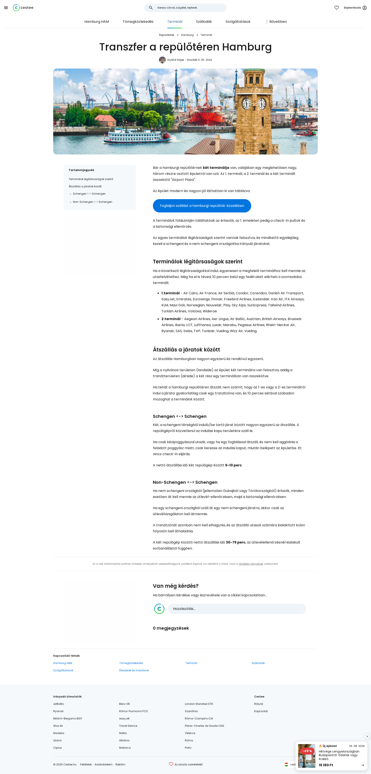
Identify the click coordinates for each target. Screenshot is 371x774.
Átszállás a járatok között (85, 186)
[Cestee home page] (23, 7)
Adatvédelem (104, 764)
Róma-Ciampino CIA (199, 718)
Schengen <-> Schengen (89, 193)
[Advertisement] (100, 245)
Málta (123, 733)
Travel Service (128, 726)
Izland (57, 740)
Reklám (120, 764)
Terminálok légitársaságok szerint (91, 179)
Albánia (124, 740)
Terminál (174, 21)
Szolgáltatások (238, 21)
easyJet (124, 718)
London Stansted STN (199, 704)
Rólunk (258, 704)
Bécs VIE (124, 704)
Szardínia (191, 711)
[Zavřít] (367, 736)
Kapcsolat (261, 711)
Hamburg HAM (96, 21)
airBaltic (58, 704)
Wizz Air (58, 726)
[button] (6, 7)
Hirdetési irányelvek (251, 564)
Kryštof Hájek (175, 60)
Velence (190, 733)
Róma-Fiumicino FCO (133, 711)
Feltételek (86, 764)
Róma (189, 740)
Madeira (58, 733)
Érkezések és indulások (134, 670)
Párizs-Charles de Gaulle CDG (204, 726)
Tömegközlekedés (138, 21)
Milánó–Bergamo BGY (67, 718)
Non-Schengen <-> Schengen (92, 202)
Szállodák (204, 21)
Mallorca (125, 748)
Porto (188, 748)
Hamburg (187, 35)
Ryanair (58, 711)
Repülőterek (166, 35)
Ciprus (57, 748)
